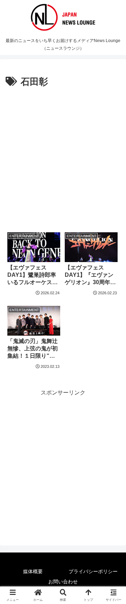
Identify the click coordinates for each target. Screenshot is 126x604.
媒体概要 (33, 571)
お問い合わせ (63, 581)
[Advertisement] (63, 156)
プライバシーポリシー (93, 571)
